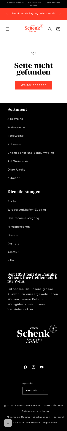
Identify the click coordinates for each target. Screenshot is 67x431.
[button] (7, 29)
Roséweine (15, 136)
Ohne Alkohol (16, 170)
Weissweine (16, 127)
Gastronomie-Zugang (23, 218)
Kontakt (13, 252)
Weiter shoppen (34, 85)
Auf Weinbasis (17, 161)
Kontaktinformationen (26, 423)
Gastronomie (34, 2)
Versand (59, 417)
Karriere (13, 243)
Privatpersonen (52, 2)
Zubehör (13, 178)
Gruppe (33, 6)
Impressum (50, 423)
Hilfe (10, 260)
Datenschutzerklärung (35, 411)
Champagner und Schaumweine (30, 153)
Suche (12, 201)
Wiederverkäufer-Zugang (26, 210)
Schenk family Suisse (28, 406)
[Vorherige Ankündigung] (7, 14)
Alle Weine (15, 119)
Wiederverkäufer (15, 2)
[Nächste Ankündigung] (60, 14)
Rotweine (14, 144)
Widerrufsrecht (53, 406)
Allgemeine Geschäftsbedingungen (28, 417)
